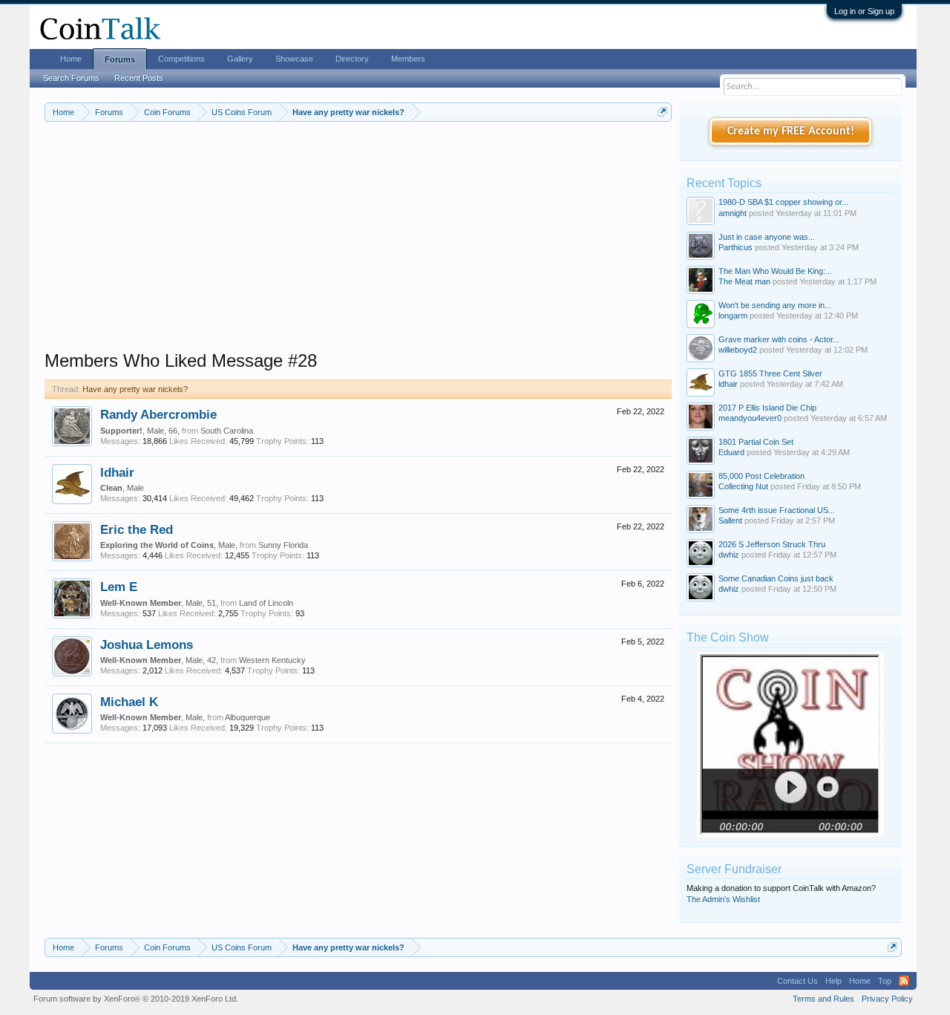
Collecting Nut (743, 486)
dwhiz (728, 554)
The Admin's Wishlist (723, 899)
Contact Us (797, 980)
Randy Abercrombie (158, 414)
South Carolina (226, 430)
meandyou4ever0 (750, 418)
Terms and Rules (823, 998)
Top (884, 980)
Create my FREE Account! (790, 131)
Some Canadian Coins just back (775, 578)
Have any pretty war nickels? (135, 389)
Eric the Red (136, 529)
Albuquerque (247, 717)
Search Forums (71, 78)
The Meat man (744, 281)
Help (833, 980)
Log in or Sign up (864, 11)
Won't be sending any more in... (774, 305)
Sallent (730, 520)
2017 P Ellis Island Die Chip (767, 407)
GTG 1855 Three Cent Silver (770, 373)
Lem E (118, 586)
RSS (904, 981)
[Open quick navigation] (662, 112)
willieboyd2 (737, 349)
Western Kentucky (272, 660)
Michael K (129, 701)
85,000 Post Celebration (761, 475)
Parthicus (735, 247)
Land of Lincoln (266, 602)
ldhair (117, 472)
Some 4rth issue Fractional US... (776, 510)
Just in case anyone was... (766, 236)
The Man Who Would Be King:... (775, 271)
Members (408, 58)
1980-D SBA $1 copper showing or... (783, 202)
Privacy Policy (887, 998)
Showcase (294, 58)
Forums (120, 59)
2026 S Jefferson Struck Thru (771, 544)
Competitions (181, 58)
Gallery (240, 58)
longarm (732, 315)
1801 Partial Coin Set (755, 441)
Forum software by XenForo (135, 998)
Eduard (731, 452)
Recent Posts (138, 78)
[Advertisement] (358, 246)
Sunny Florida (283, 545)
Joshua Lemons (146, 644)
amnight (732, 213)
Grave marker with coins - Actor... (778, 339)
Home (71, 58)
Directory (352, 58)
